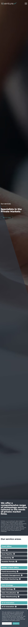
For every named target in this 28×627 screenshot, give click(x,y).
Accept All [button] (16, 623)
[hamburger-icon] (26, 3)
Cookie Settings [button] (7, 623)
